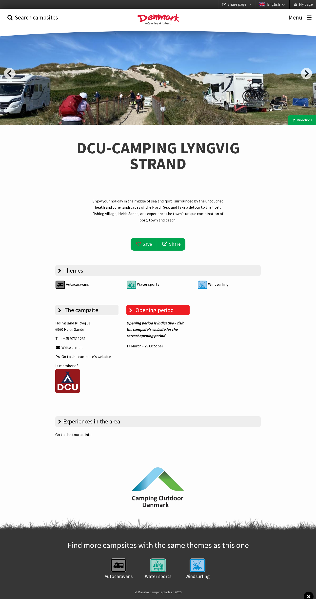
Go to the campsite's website (86, 356)
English (273, 4)
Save (147, 244)
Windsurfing (218, 284)
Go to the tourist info (73, 434)
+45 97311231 (74, 338)
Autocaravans (77, 284)
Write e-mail (72, 347)
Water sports (147, 284)
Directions (304, 120)
